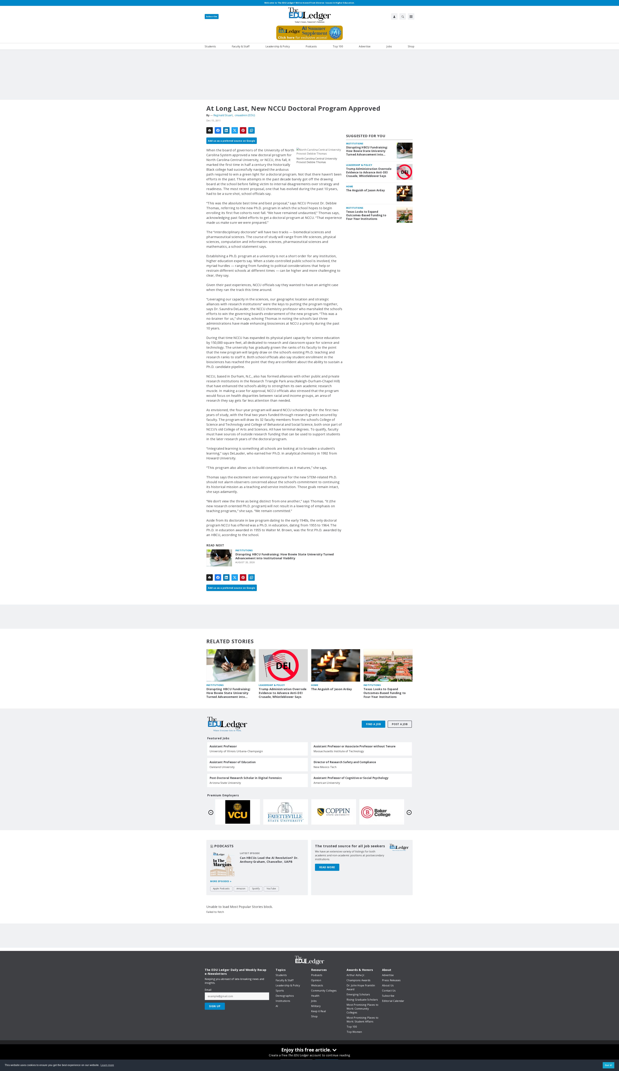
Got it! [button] (608, 1065)
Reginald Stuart (223, 115)
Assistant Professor (223, 746)
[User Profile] (394, 16)
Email (208, 989)
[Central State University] (285, 811)
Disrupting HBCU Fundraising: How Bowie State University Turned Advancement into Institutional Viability (284, 556)
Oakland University (222, 767)
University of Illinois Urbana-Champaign (236, 751)
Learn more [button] (107, 1065)
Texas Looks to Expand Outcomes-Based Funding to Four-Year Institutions (366, 215)
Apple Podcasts (221, 888)
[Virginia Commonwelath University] (333, 811)
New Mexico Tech (325, 767)
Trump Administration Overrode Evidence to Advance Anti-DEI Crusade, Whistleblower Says (368, 172)
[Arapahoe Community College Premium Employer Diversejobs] (237, 811)
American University (327, 783)
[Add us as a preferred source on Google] (251, 130)
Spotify (256, 888)
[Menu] (411, 16)
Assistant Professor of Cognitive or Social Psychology (351, 778)
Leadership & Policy (359, 164)
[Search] (402, 16)
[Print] (209, 130)
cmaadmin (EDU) (245, 115)
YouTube (271, 888)
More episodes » (220, 881)
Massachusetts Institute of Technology (339, 751)
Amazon (241, 888)
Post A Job (400, 724)
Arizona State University (225, 783)
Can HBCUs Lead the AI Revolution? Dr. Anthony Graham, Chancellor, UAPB (269, 860)
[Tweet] (234, 130)
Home (349, 186)
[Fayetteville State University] (381, 811)
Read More (327, 867)
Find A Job (373, 724)
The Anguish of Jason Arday (365, 190)
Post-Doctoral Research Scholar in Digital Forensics (246, 778)
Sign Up (215, 1006)
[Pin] (243, 130)
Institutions (244, 550)
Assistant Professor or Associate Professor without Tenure (354, 746)
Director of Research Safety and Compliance (345, 762)
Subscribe (211, 16)
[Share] (218, 130)
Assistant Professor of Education (233, 762)
